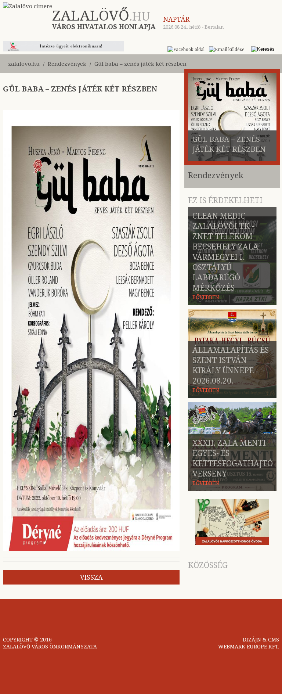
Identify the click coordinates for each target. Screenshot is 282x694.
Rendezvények (67, 63)
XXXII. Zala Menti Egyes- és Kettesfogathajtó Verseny (232, 458)
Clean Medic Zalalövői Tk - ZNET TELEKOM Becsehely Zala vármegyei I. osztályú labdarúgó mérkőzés (225, 252)
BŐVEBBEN (205, 297)
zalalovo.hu (24, 63)
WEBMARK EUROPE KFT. (248, 646)
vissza (91, 577)
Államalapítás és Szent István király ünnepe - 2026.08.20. (230, 365)
